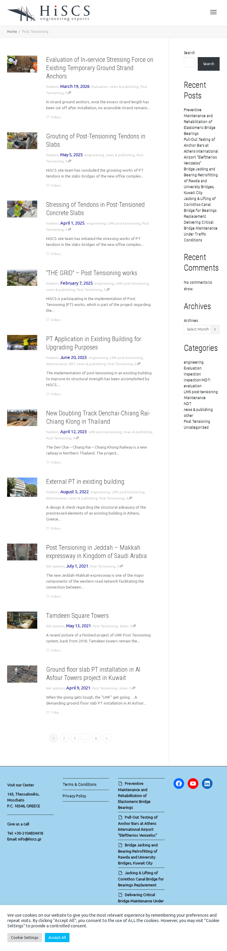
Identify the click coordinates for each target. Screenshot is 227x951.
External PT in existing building (85, 481)
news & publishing (124, 86)
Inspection (192, 374)
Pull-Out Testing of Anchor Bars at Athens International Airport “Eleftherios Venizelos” (201, 151)
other (188, 415)
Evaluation (99, 86)
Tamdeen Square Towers (77, 615)
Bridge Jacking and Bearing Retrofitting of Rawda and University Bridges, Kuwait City (201, 180)
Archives (191, 320)
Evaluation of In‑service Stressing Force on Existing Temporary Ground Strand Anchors (99, 68)
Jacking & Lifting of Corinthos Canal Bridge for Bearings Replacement (141, 879)
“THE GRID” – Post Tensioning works (91, 273)
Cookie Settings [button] (24, 937)
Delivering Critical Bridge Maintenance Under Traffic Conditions (141, 900)
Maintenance (56, 364)
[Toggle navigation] (213, 12)
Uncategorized (196, 427)
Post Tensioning (89, 289)
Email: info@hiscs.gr (24, 839)
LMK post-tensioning (124, 223)
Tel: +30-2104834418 (25, 833)
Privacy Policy (74, 796)
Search (189, 52)
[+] (22, 64)
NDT (72, 364)
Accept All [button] (57, 937)
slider (124, 626)
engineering (94, 155)
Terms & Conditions (80, 784)
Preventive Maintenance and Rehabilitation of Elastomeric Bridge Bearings (199, 121)
